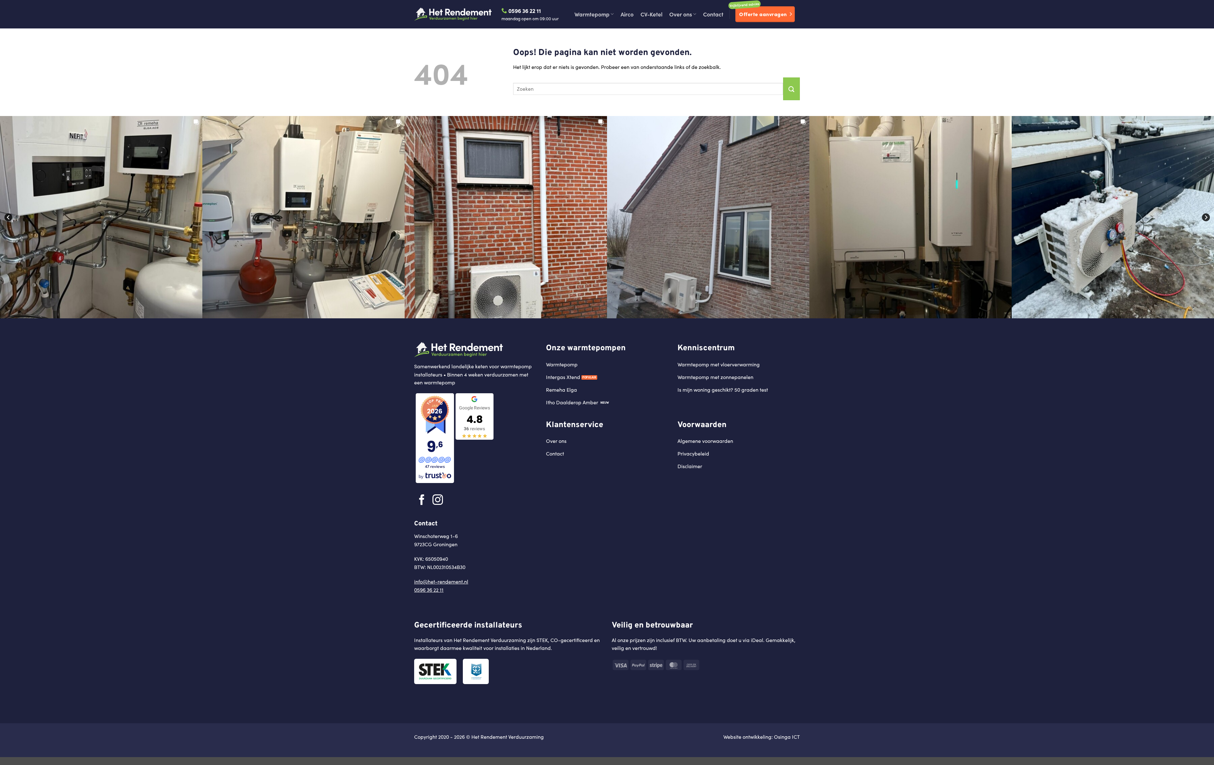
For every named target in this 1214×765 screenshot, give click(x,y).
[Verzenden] (791, 88)
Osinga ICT (787, 736)
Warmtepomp (592, 14)
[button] (101, 217)
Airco (627, 14)
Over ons (680, 14)
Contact (713, 14)
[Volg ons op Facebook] (422, 500)
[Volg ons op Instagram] (437, 500)
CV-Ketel (651, 14)
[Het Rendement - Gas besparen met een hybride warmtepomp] (453, 14)
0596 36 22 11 (524, 11)
